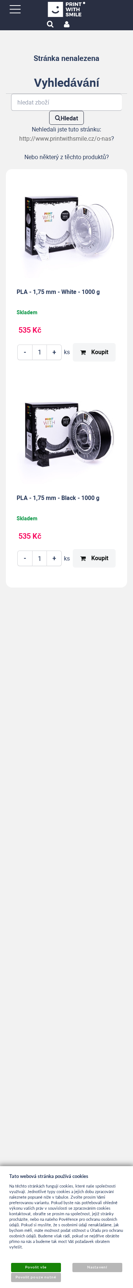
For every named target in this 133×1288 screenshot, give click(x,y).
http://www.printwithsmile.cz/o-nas (65, 138)
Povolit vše (36, 1267)
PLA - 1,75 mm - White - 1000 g (58, 291)
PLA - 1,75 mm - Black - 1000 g (58, 497)
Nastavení (97, 1267)
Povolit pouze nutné (36, 1277)
